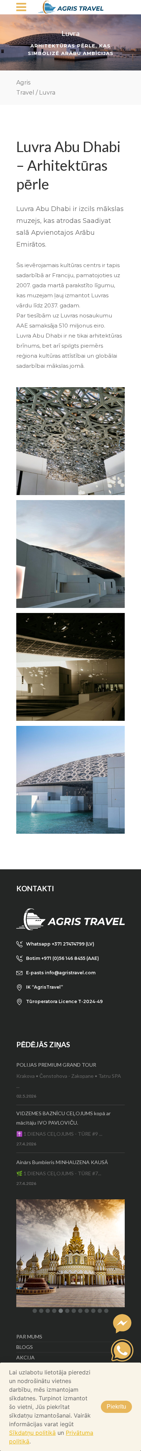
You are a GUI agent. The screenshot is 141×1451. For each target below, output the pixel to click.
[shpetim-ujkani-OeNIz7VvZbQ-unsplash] (70, 554)
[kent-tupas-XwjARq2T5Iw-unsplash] (70, 441)
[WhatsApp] (122, 1350)
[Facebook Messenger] (122, 1323)
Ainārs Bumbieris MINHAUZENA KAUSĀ (62, 1162)
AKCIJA (25, 1357)
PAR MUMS (29, 1336)
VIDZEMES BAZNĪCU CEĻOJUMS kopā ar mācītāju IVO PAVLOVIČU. (63, 1118)
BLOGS (24, 1347)
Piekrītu (116, 1407)
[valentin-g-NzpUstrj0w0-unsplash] (70, 780)
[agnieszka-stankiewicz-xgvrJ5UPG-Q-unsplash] (70, 667)
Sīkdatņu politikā (32, 1432)
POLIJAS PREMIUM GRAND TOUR (56, 1065)
